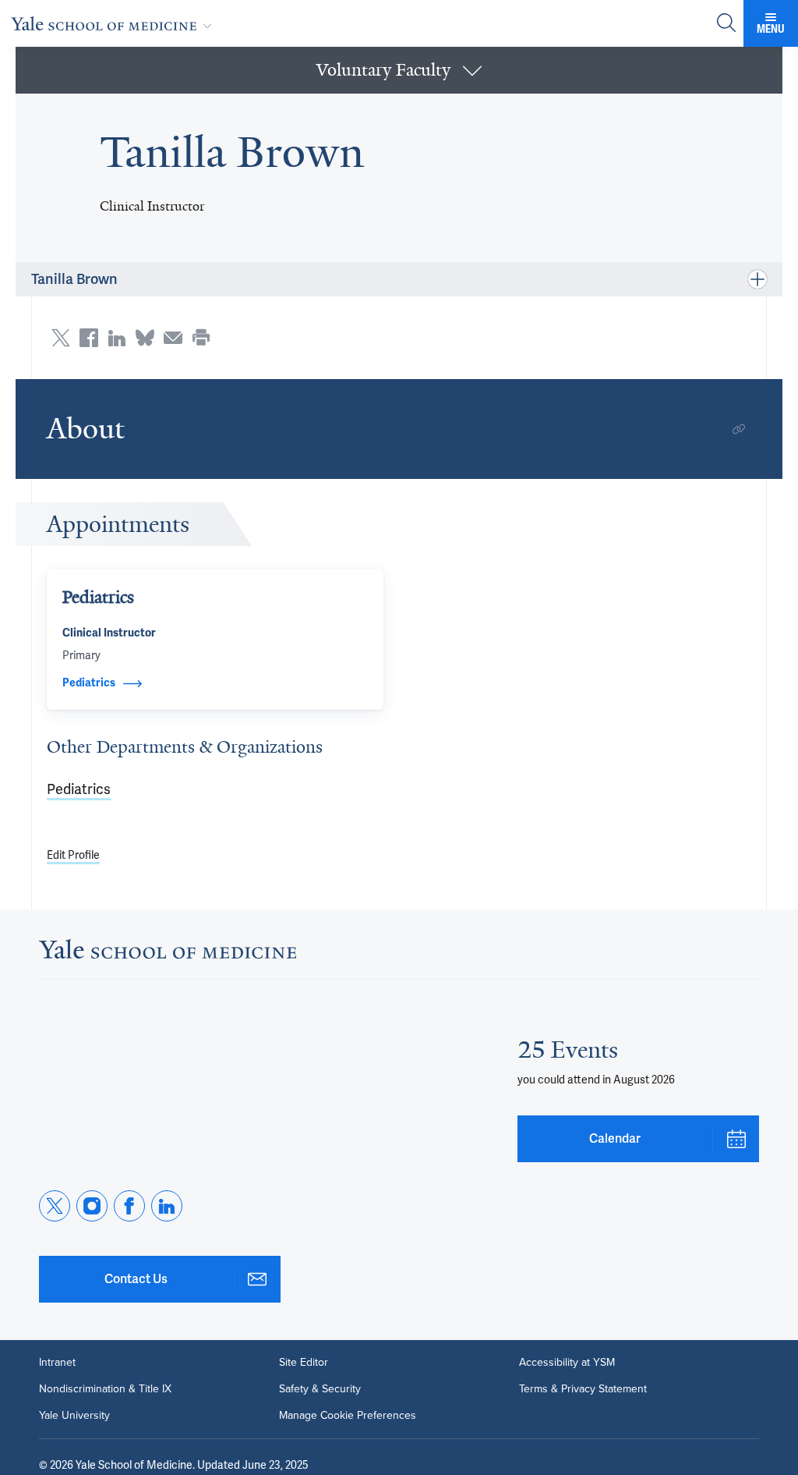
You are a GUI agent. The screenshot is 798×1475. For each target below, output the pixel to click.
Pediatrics (79, 789)
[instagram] (92, 1205)
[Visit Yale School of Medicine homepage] (167, 954)
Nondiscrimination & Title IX (105, 1389)
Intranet (57, 1363)
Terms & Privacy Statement (583, 1389)
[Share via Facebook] (88, 337)
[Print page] (201, 337)
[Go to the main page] (114, 23)
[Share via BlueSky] (145, 337)
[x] (54, 1205)
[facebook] (129, 1205)
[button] (399, 70)
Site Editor (303, 1363)
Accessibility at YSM (567, 1363)
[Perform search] (726, 23)
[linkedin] (166, 1205)
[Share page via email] (173, 337)
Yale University (74, 1416)
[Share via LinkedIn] (117, 337)
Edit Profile (73, 855)
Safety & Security (320, 1389)
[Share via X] (60, 337)
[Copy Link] (738, 429)
